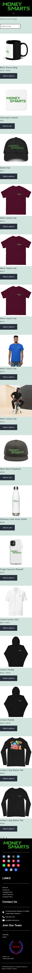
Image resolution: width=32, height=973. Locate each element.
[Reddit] (8, 865)
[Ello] (11, 869)
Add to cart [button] (7, 126)
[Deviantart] (3, 865)
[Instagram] (13, 856)
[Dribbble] (13, 865)
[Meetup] (18, 865)
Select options (8, 76)
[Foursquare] (15, 869)
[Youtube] (3, 860)
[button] (13, 13)
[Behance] (6, 869)
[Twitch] (18, 860)
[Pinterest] (13, 860)
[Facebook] (3, 856)
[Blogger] (8, 860)
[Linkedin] (18, 856)
